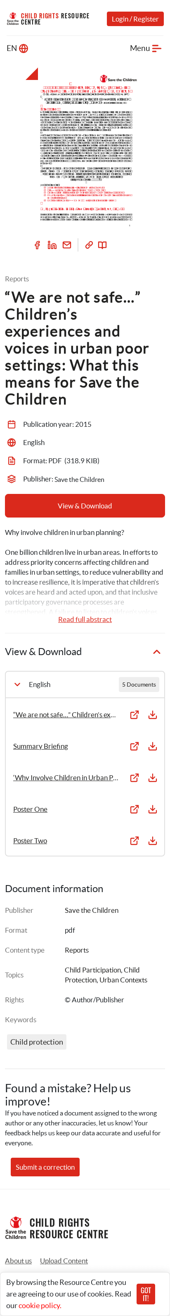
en (12, 48)
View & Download (85, 506)
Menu (140, 48)
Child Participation (93, 970)
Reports (77, 950)
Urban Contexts (123, 980)
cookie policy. (40, 1305)
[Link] (89, 245)
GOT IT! (146, 1294)
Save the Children (91, 910)
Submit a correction (45, 1167)
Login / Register (135, 19)
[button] (64, 1261)
